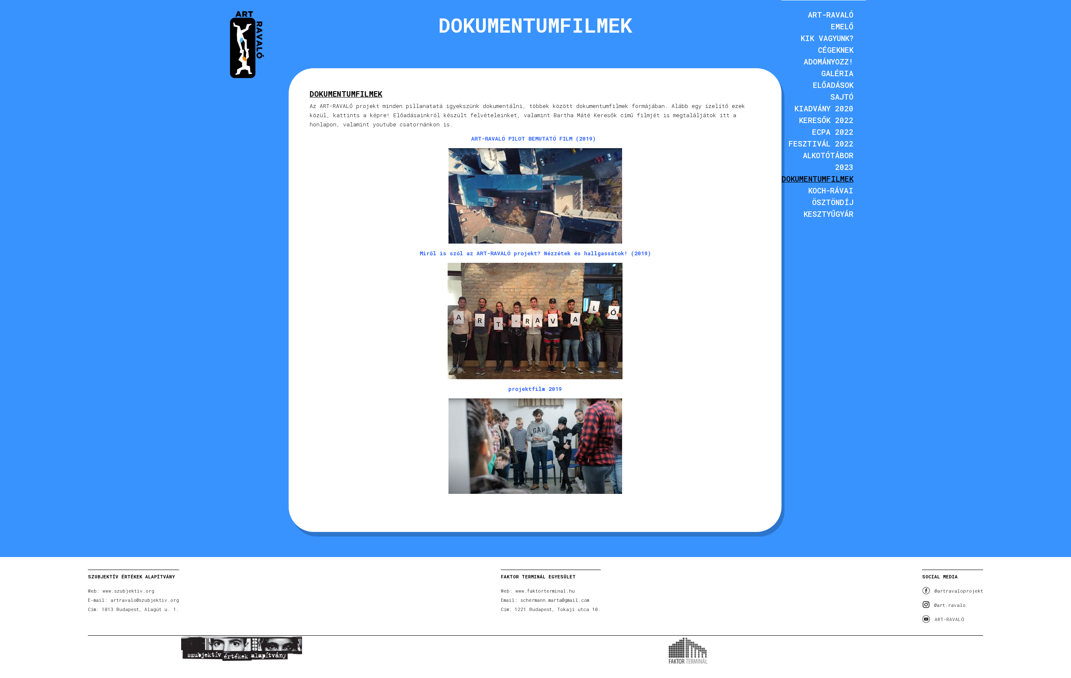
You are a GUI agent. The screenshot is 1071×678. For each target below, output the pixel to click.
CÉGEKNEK (835, 50)
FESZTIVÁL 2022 (821, 144)
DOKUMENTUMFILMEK (817, 179)
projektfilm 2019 (535, 389)
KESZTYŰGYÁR (828, 214)
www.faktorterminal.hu (545, 591)
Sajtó (841, 97)
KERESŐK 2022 (826, 120)
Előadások (833, 85)
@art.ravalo (950, 605)
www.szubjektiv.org (128, 591)
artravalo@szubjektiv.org (144, 600)
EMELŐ (842, 26)
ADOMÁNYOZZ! (828, 61)
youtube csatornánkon (406, 124)
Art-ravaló (830, 15)
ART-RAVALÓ (949, 619)
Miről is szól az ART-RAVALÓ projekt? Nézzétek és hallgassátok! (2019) (535, 253)
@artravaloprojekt (959, 591)
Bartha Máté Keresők (585, 115)
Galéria (837, 73)
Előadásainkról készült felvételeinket (455, 115)
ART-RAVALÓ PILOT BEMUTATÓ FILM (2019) (533, 138)
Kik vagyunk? (827, 38)
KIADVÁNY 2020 (823, 108)
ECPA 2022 (832, 132)
